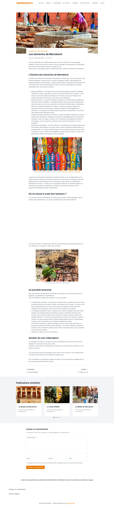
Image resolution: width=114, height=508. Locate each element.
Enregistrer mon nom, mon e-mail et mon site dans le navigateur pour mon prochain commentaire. (55, 463)
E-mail (50, 458)
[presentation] (28, 394)
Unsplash (78, 171)
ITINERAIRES (57, 3)
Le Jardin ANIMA (53, 407)
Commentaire (31, 437)
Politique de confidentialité (17, 489)
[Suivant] (95, 401)
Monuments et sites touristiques (38, 51)
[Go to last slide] (18, 401)
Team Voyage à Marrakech (37, 58)
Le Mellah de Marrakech (84, 407)
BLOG (102, 3)
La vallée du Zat (83, 371)
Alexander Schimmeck (67, 171)
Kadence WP (71, 503)
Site (70, 458)
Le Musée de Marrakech (28, 407)
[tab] (55, 417)
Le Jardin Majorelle (32, 371)
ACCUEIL (41, 3)
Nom (29, 458)
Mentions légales (14, 494)
